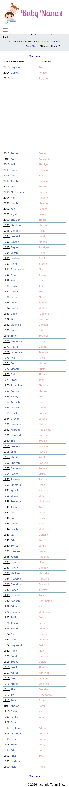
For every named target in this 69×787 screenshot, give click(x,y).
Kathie (42, 540)
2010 (6, 164)
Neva (42, 518)
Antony (15, 390)
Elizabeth (16, 733)
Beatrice (43, 335)
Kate (41, 606)
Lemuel (15, 595)
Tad (13, 357)
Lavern (43, 634)
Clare (42, 252)
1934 (6, 578)
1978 (6, 341)
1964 (6, 418)
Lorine (42, 545)
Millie (42, 495)
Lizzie (42, 484)
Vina (41, 716)
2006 (6, 186)
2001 (6, 214)
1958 (6, 451)
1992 (6, 263)
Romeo (15, 628)
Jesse (42, 285)
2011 (7, 158)
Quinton (15, 413)
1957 (6, 457)
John (41, 379)
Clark (14, 263)
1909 (6, 716)
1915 (6, 683)
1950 (6, 495)
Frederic (16, 446)
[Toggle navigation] (5, 30)
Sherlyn (43, 164)
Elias (13, 451)
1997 (6, 236)
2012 (6, 153)
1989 (6, 280)
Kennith (15, 402)
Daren (14, 308)
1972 (6, 374)
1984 (6, 308)
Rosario (15, 611)
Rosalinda (45, 429)
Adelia (42, 727)
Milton (14, 252)
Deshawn (16, 341)
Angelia (43, 468)
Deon (14, 297)
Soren (14, 153)
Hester (43, 551)
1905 (6, 739)
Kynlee (43, 72)
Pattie (42, 750)
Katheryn (44, 490)
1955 (6, 468)
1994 (6, 252)
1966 (6, 407)
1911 (7, 705)
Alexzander (17, 192)
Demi (42, 258)
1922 (6, 645)
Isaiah (14, 529)
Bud (13, 518)
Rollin (14, 617)
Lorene (43, 418)
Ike (12, 694)
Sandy (42, 236)
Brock (14, 379)
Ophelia (43, 534)
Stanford (16, 484)
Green (14, 739)
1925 (6, 628)
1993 (6, 258)
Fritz (13, 755)
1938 (6, 556)
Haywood (16, 645)
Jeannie (43, 302)
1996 (6, 241)
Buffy (42, 396)
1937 (6, 562)
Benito (14, 363)
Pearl (14, 667)
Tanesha (44, 313)
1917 (6, 672)
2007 (6, 181)
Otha (13, 562)
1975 (6, 357)
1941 (6, 540)
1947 (6, 512)
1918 (6, 667)
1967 (6, 402)
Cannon (15, 169)
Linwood (16, 435)
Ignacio (15, 490)
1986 (6, 297)
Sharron (43, 390)
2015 (6, 67)
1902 (6, 755)
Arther (14, 683)
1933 (6, 584)
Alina (41, 269)
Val (12, 534)
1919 (6, 661)
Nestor (15, 280)
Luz (41, 280)
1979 (6, 335)
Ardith (42, 645)
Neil (13, 78)
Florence (44, 374)
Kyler (14, 274)
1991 (6, 269)
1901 (6, 761)
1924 (6, 634)
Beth (41, 755)
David (42, 330)
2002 (6, 208)
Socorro (43, 595)
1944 (6, 529)
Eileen (42, 214)
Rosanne (44, 556)
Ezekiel (15, 716)
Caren (42, 424)
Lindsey (15, 761)
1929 (6, 606)
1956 (6, 462)
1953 (6, 479)
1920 (6, 656)
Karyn (42, 506)
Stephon (16, 225)
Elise (41, 562)
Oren (14, 722)
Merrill (14, 457)
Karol (42, 457)
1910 (6, 711)
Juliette (43, 589)
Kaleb (14, 302)
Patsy (42, 744)
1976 (6, 352)
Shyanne (44, 203)
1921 (6, 650)
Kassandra (45, 158)
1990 (6, 274)
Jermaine (16, 385)
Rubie (42, 766)
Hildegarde (45, 694)
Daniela (43, 319)
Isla (41, 175)
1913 (6, 694)
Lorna (42, 761)
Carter (14, 291)
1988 (6, 285)
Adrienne (44, 628)
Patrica (43, 435)
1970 (6, 385)
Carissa (43, 181)
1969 (6, 390)
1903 (6, 750)
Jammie (43, 352)
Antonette (44, 733)
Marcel (15, 407)
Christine (44, 169)
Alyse (42, 297)
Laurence (16, 352)
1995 (6, 247)
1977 (6, 346)
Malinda (43, 512)
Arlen (14, 606)
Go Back (34, 776)
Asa (13, 186)
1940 (6, 545)
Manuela (44, 683)
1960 (6, 440)
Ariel (13, 158)
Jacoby (15, 181)
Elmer (14, 335)
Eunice (43, 413)
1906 (6, 733)
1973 (6, 368)
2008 (6, 175)
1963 (6, 424)
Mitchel (15, 495)
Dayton (15, 241)
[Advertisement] (34, 115)
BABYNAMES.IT (31, 41)
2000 (6, 219)
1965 (6, 413)
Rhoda (43, 407)
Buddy (14, 656)
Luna (42, 722)
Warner (15, 672)
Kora (41, 67)
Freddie (43, 689)
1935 (6, 573)
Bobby (14, 661)
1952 (6, 484)
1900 (6, 766)
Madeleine (45, 529)
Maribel (43, 225)
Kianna (43, 241)
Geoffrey (16, 551)
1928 (6, 611)
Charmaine (45, 600)
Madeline (44, 308)
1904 (6, 744)
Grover (15, 418)
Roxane (43, 446)
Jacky (14, 506)
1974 (6, 363)
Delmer (15, 523)
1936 (6, 567)
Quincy (15, 72)
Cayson (15, 67)
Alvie (13, 766)
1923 (6, 639)
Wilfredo (16, 429)
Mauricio (16, 324)
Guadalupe (17, 269)
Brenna (43, 153)
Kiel (13, 319)
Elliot (13, 440)
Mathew (15, 573)
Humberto (17, 203)
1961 (6, 435)
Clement (16, 468)
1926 (6, 622)
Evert (14, 744)
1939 (6, 551)
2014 (6, 72)
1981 (6, 324)
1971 (6, 379)
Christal (43, 324)
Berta (42, 622)
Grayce (43, 700)
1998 (6, 230)
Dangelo (16, 230)
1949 (6, 501)
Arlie (13, 540)
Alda (41, 650)
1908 (6, 722)
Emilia (42, 219)
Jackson (16, 479)
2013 (6, 78)
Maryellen (44, 573)
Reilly (42, 230)
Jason (14, 556)
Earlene (43, 462)
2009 (6, 169)
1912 (6, 700)
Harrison (16, 424)
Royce (14, 346)
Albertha (44, 639)
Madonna (44, 501)
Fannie (43, 451)
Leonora (44, 678)
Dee (13, 512)
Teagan (43, 208)
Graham (16, 727)
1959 (6, 446)
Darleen (43, 567)
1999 (6, 225)
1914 (6, 689)
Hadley (43, 192)
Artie (41, 617)
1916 (6, 678)
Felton (14, 567)
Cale (13, 175)
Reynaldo (16, 247)
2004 (6, 197)
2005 (6, 192)
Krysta (42, 291)
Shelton (15, 462)
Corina (43, 346)
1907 (6, 727)
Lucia (42, 341)
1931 (6, 595)
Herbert (15, 258)
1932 (6, 589)
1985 (6, 302)
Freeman (16, 501)
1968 (6, 396)
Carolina (44, 656)
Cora (41, 402)
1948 (6, 506)
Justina (43, 263)
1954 (6, 473)
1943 (6, 534)
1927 (6, 617)
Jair (13, 208)
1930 (6, 600)
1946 (6, 518)
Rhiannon (44, 197)
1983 (6, 313)
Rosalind (44, 578)
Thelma (43, 385)
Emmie (43, 739)
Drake (14, 285)
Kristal (42, 368)
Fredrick (16, 236)
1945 (6, 523)
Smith (14, 700)
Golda (42, 661)
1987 (6, 291)
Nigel (14, 214)
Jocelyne (44, 247)
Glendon (16, 578)
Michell (43, 363)
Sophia (43, 440)
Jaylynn (43, 78)
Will (13, 164)
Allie (13, 689)
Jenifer (43, 274)
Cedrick (15, 330)
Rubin (14, 650)
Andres (15, 705)
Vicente (15, 368)
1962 (6, 429)
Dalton (14, 711)
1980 (6, 330)
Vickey (42, 473)
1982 (6, 319)
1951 (6, 490)
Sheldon (16, 219)
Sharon (43, 186)
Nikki (41, 523)
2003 (6, 203)
